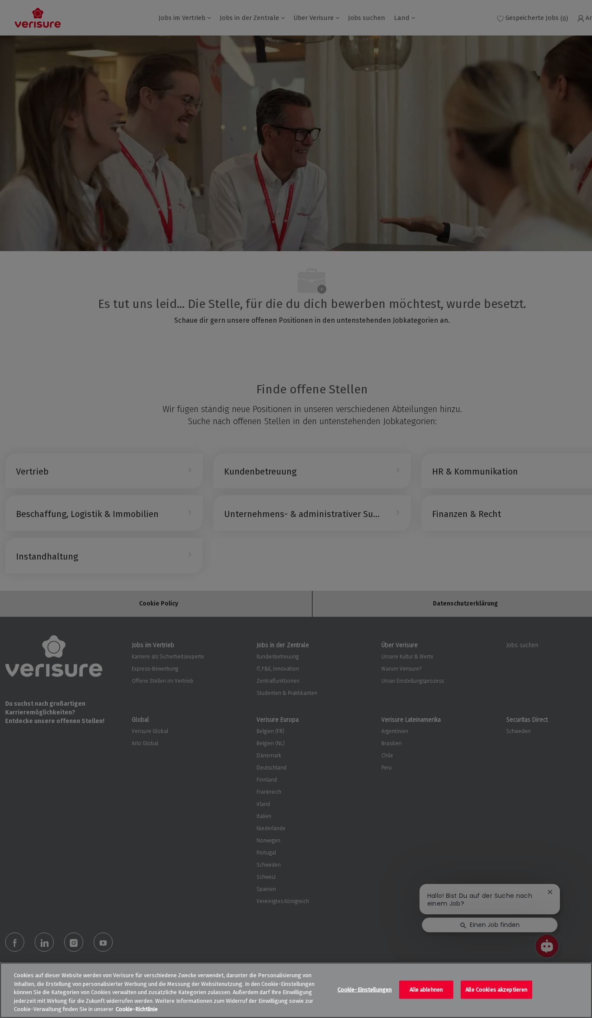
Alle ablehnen (426, 989)
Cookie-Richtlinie (137, 1009)
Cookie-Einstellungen (365, 989)
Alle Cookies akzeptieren (496, 989)
